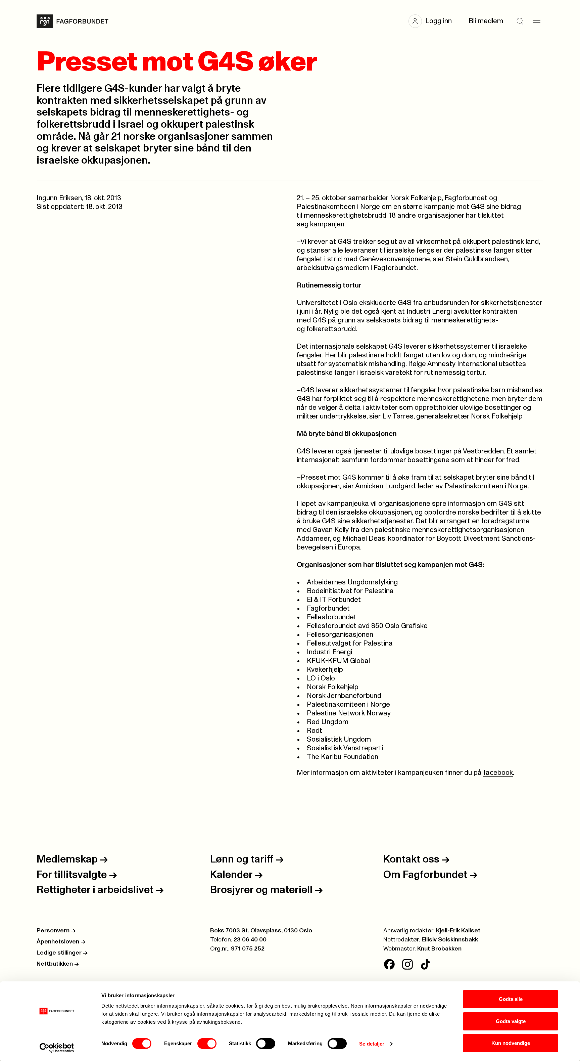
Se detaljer (371, 1044)
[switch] (206, 1043)
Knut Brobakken (439, 949)
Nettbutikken (58, 964)
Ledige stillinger (62, 953)
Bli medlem (486, 21)
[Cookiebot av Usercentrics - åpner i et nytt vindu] (57, 1048)
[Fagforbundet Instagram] (407, 964)
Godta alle (511, 999)
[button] (433, 21)
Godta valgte (511, 1021)
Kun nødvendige (510, 1043)
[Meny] (536, 21)
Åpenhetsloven (61, 942)
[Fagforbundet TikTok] (426, 964)
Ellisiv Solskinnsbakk (450, 940)
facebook (498, 772)
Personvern (56, 931)
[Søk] (520, 21)
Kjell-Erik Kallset (458, 931)
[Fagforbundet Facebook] (389, 964)
